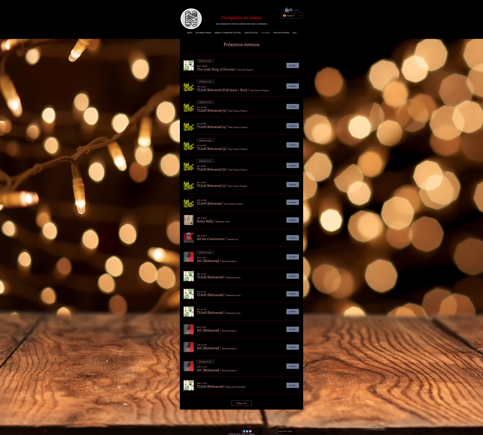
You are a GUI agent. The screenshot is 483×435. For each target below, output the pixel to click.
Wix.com (252, 434)
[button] (287, 9)
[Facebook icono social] (244, 431)
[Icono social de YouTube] (250, 431)
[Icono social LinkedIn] (247, 431)
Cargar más (241, 403)
